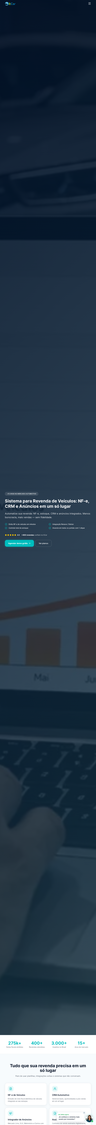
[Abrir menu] (89, 3)
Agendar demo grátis (18, 543)
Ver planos (43, 543)
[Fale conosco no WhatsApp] (89, 1118)
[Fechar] (84, 1112)
